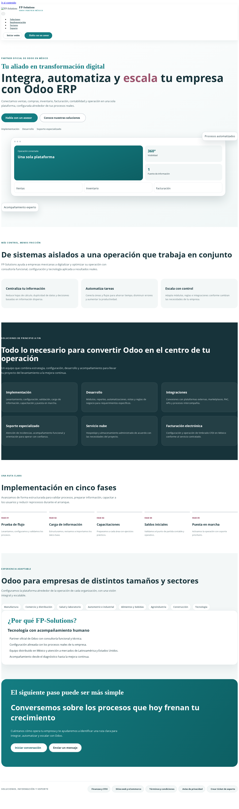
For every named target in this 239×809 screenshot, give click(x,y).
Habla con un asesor (39, 35)
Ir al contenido (8, 2)
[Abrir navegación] (3, 13)
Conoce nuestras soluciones (62, 118)
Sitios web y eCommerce (128, 788)
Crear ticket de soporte (223, 788)
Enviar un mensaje (65, 748)
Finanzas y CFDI (100, 788)
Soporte (14, 28)
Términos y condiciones (161, 788)
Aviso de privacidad (192, 788)
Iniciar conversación (28, 748)
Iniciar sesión (13, 35)
